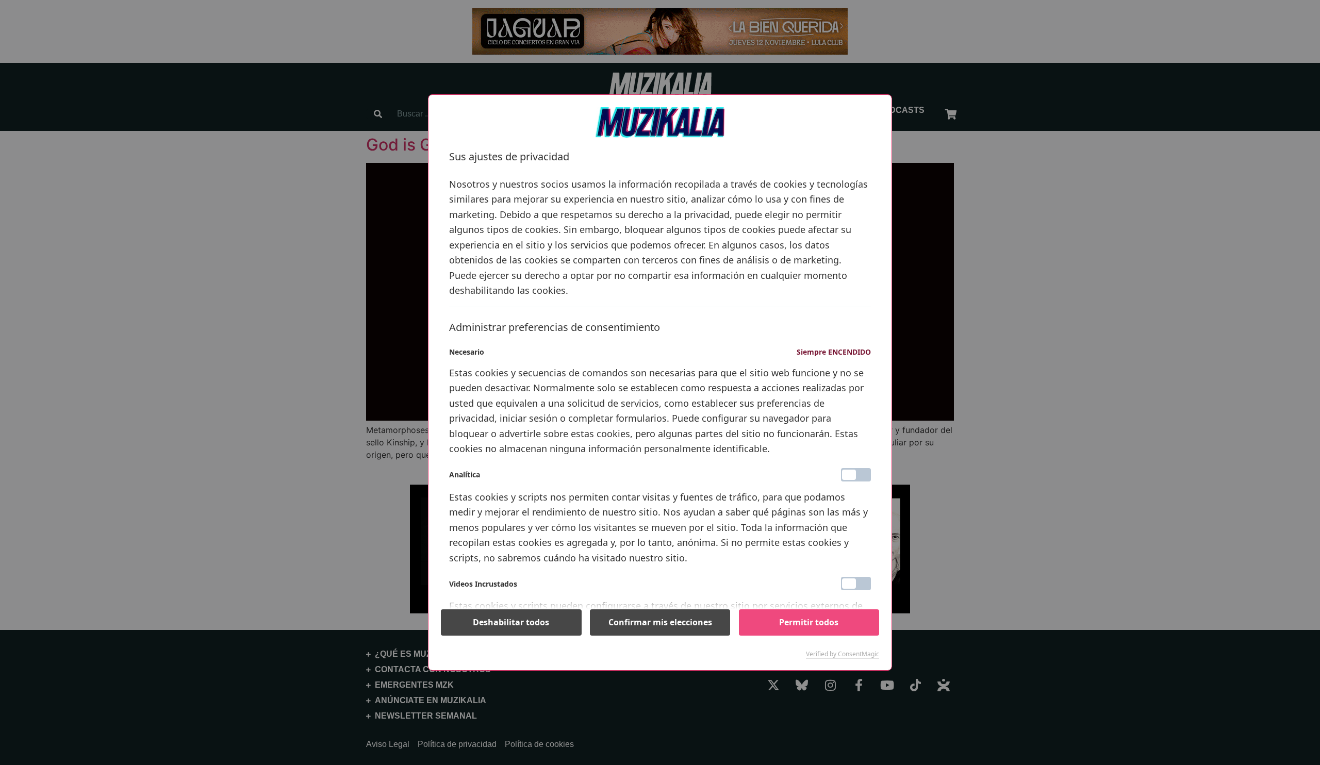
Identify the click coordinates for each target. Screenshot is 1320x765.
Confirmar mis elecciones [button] (660, 622)
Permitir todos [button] (808, 622)
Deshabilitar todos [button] (511, 622)
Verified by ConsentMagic (842, 654)
